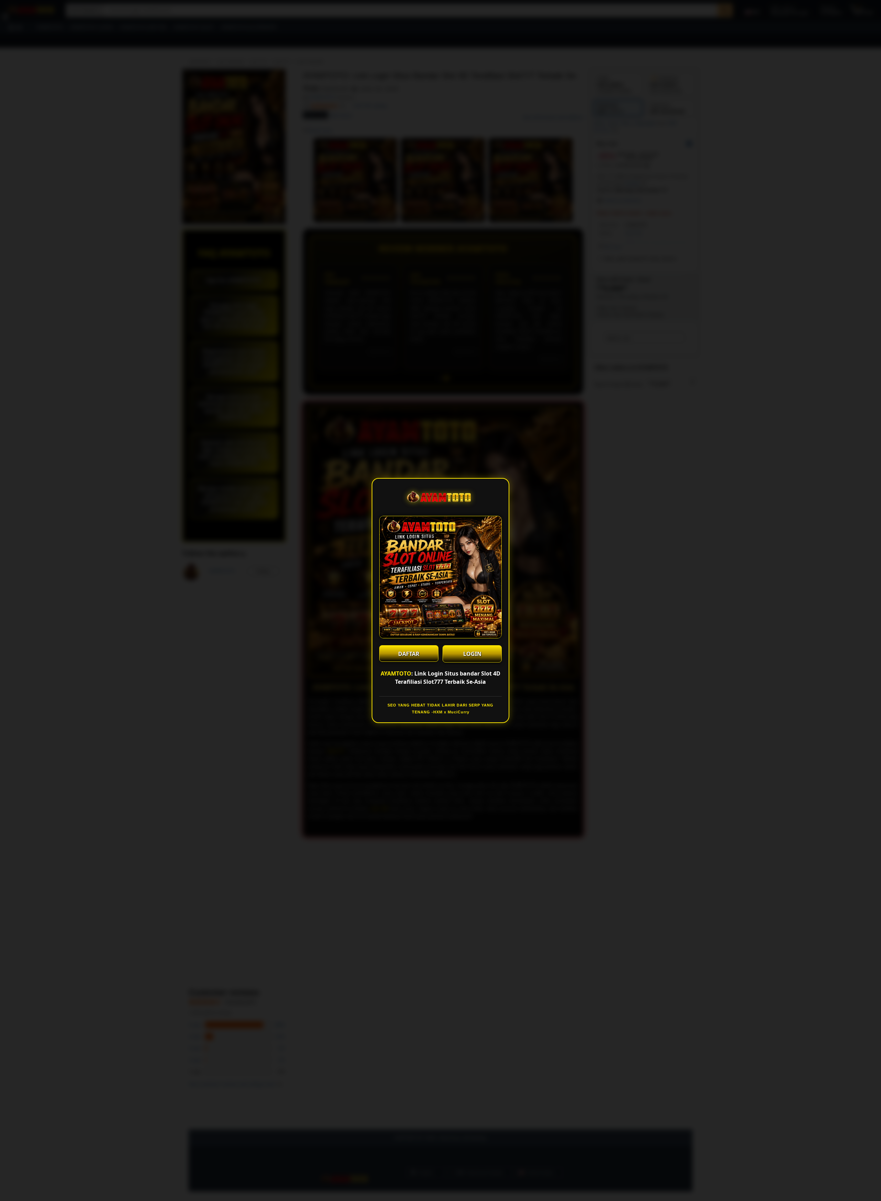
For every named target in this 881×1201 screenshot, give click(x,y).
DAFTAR (409, 654)
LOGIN (472, 654)
